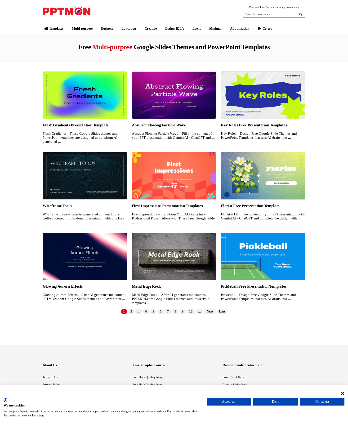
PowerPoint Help (233, 377)
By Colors (265, 28)
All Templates (53, 28)
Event (196, 28)
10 (190, 311)
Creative (151, 28)
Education (128, 28)
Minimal (215, 28)
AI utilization (239, 28)
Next (210, 311)
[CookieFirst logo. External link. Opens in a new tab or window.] (5, 400)
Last (222, 311)
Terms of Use (51, 377)
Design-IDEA (174, 28)
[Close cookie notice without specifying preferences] (342, 393)
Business (107, 28)
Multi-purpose (82, 28)
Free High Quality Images (149, 377)
